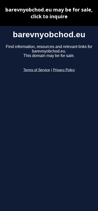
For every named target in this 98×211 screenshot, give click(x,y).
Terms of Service (36, 70)
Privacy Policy (64, 70)
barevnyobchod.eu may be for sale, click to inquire (49, 13)
